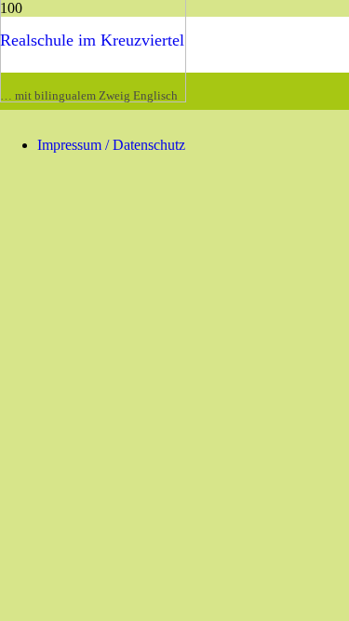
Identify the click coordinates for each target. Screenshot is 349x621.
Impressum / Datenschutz (111, 145)
